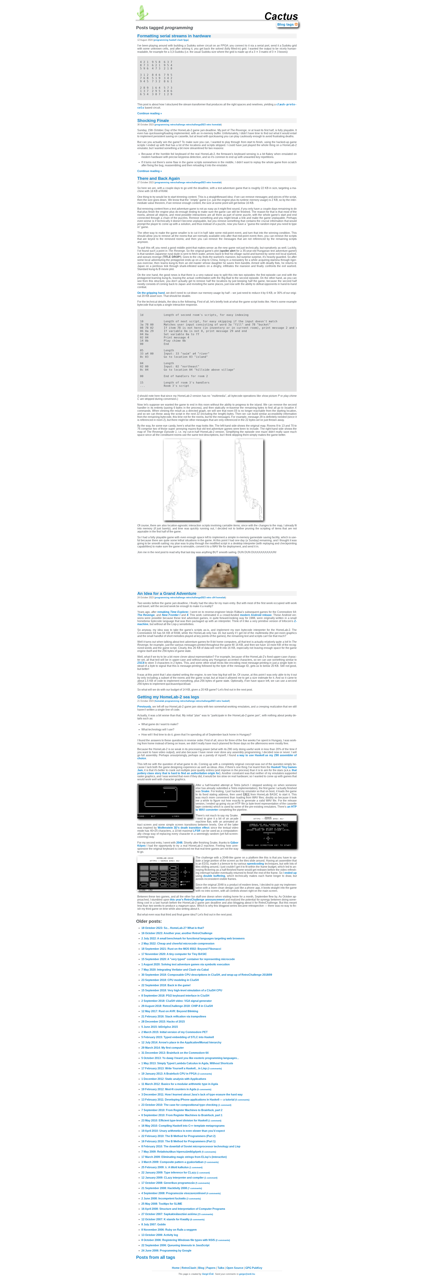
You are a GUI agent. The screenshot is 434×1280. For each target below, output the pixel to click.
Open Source (234, 1267)
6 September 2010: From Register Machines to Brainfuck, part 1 (181, 1115)
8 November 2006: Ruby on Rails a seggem (169, 1229)
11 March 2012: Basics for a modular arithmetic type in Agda (179, 1084)
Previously (144, 706)
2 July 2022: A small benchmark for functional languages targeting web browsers (193, 938)
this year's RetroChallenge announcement (197, 899)
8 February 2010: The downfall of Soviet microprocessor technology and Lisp (190, 1146)
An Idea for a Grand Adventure (166, 593)
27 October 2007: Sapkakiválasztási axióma (177, 1214)
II (187, 615)
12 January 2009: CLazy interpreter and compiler (179, 1177)
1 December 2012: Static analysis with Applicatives (173, 1078)
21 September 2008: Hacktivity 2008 (171, 1188)
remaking (172, 611)
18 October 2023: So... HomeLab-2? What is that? (172, 927)
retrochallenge (177, 124)
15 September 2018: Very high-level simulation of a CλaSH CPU (181, 990)
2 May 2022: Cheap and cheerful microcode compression (177, 943)
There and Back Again (158, 178)
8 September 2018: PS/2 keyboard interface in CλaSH (175, 995)
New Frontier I (171, 615)
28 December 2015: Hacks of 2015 (163, 1021)
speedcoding (255, 863)
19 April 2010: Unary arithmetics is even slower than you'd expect (183, 1130)
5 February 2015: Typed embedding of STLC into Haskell (177, 1037)
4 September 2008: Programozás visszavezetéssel (181, 1193)
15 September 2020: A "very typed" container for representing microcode (188, 959)
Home (176, 1267)
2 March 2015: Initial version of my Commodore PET (174, 1032)
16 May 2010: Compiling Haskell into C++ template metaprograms (183, 1125)
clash (180, 40)
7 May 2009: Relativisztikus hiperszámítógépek (178, 1151)
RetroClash (189, 1267)
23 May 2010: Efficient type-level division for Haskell (181, 1120)
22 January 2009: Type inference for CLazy (175, 1172)
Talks (221, 1267)
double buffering (214, 875)
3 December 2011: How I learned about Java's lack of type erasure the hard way (192, 1094)
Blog (201, 1267)
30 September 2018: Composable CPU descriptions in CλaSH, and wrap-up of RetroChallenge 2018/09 (206, 974)
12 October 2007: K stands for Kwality (172, 1219)
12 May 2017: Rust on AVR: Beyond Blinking (169, 1011)
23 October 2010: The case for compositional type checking (186, 1104)
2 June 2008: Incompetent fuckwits (171, 1198)
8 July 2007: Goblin (153, 1224)
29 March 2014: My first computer (162, 1047)
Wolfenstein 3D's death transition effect (183, 827)
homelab (216, 124)
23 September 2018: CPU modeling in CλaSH (170, 980)
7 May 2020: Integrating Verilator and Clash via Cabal (175, 969)
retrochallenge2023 (196, 124)
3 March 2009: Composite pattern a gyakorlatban (180, 1162)
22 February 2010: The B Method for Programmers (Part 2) (178, 1136)
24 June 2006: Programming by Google (166, 1250)
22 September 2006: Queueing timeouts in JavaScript (175, 1245)
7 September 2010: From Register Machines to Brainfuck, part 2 (181, 1110)
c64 (213, 597)
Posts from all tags (156, 1257)
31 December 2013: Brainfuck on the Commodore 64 (175, 1052)
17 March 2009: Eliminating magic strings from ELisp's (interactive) (184, 1156)
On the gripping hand (151, 292)
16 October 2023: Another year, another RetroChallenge (176, 933)
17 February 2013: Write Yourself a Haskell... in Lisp (181, 1068)
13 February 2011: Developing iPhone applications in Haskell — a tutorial (195, 1099)
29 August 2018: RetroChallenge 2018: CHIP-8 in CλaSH (177, 1006)
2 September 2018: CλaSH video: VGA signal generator (176, 1000)
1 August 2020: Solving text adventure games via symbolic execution (185, 964)
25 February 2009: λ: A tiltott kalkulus (171, 1167)
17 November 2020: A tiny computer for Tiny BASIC (174, 954)
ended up (290, 872)
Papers (210, 1267)
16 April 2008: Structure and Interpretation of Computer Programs (183, 1208)
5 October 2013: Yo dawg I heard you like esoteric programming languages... (190, 1058)
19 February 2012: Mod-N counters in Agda (176, 1089)
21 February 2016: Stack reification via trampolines (173, 1016)
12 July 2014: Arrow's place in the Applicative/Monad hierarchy (181, 1042)
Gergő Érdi (208, 1274)
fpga (185, 40)
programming (161, 40)
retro (208, 124)
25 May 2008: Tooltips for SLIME (161, 1203)
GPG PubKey (253, 1267)
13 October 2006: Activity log (159, 1235)
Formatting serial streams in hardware (174, 36)
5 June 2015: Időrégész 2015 (159, 1026)
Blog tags (286, 24)
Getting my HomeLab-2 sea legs (168, 697)
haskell (172, 40)
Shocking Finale (153, 120)
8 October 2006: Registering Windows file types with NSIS (185, 1240)
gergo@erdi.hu (247, 1274)
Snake (205, 791)
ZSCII (140, 662)
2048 (179, 842)
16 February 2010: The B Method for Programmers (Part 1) (178, 1141)
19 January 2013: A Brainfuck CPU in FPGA (176, 1073)
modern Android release (256, 615)
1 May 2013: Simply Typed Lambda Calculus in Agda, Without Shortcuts (187, 1063)
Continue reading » (149, 113)
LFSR (196, 830)
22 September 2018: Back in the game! (166, 985)
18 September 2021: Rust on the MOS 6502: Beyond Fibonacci (181, 948)
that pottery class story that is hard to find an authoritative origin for (217, 772)
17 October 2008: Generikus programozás (175, 1182)
